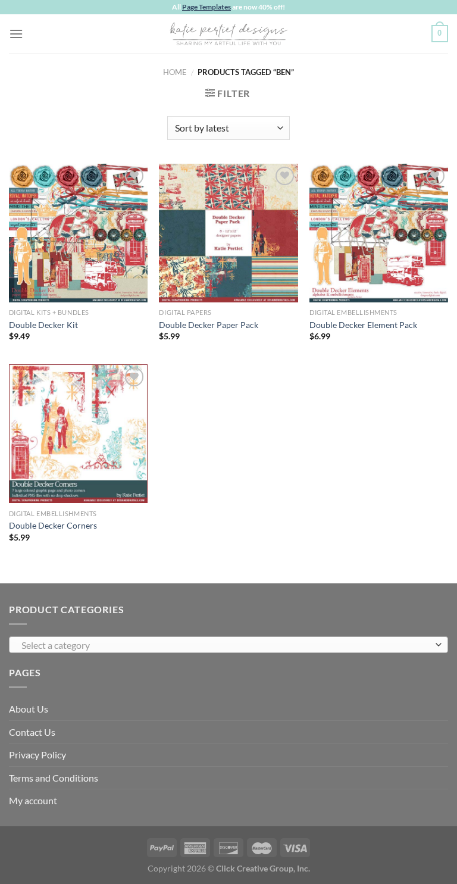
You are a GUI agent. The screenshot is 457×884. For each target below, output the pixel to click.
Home (175, 72)
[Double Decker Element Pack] (378, 233)
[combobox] (228, 644)
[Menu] (16, 33)
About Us (28, 708)
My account (33, 800)
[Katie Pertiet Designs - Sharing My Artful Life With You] (228, 33)
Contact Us (32, 732)
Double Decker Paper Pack (208, 325)
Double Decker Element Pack (363, 325)
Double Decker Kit (43, 325)
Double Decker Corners (53, 525)
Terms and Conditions (53, 777)
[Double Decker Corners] (78, 433)
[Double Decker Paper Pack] (228, 233)
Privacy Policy (37, 754)
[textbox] (225, 645)
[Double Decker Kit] (78, 233)
